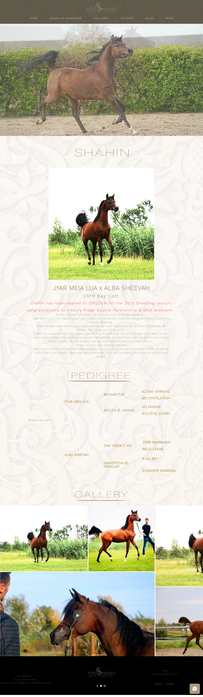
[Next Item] (197, 582)
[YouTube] (101, 686)
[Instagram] (104, 686)
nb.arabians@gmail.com (165, 674)
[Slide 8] (103, 128)
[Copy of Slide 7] (99, 128)
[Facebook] (97, 686)
